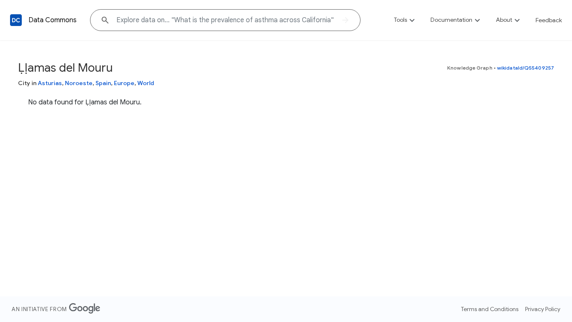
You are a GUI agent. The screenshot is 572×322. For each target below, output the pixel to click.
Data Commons (52, 20)
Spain (103, 83)
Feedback (549, 20)
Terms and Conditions (489, 309)
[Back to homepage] (16, 20)
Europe (124, 83)
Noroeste (79, 83)
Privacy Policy (542, 309)
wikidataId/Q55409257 (525, 68)
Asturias (50, 83)
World (145, 83)
